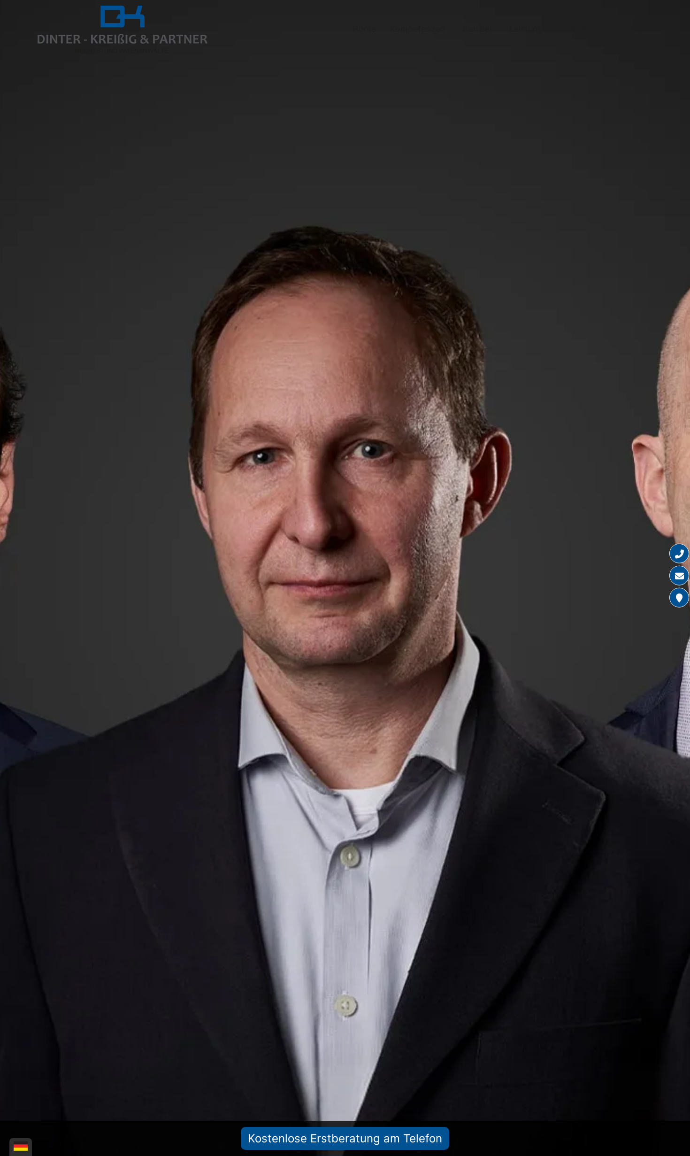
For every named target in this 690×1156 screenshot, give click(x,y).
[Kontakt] (679, 598)
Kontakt (626, 29)
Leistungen (531, 29)
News (581, 29)
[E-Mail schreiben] (679, 576)
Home (364, 29)
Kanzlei (477, 29)
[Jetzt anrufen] (679, 553)
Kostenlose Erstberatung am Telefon (345, 1138)
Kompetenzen (417, 29)
